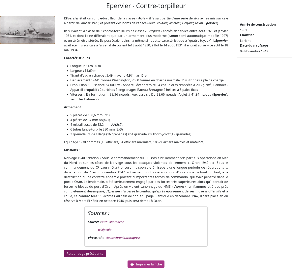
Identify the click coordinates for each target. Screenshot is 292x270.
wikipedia (104, 230)
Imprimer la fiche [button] (149, 264)
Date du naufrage (254, 45)
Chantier (247, 35)
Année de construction (258, 24)
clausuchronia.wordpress (123, 237)
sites (105, 222)
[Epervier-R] (27, 31)
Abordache (116, 222)
